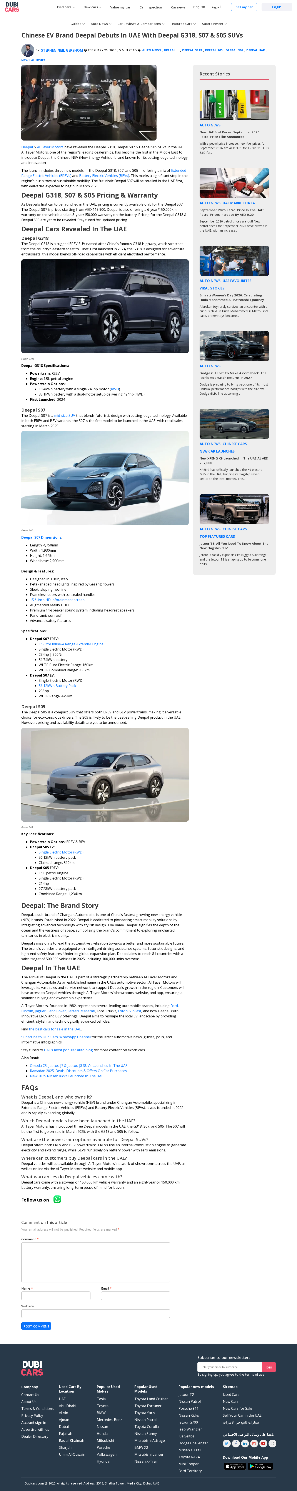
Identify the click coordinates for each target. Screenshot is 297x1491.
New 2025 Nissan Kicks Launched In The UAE (66, 1076)
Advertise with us (35, 1429)
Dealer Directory (34, 1436)
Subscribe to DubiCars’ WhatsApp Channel (56, 1037)
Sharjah (65, 1447)
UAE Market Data (239, 203)
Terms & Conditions (37, 1408)
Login (276, 7)
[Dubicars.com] (32, 1369)
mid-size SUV (64, 415)
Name (27, 1288)
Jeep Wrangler (190, 1429)
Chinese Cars (235, 443)
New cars (90, 7)
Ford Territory (190, 1470)
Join (269, 1367)
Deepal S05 (214, 50)
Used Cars (231, 1394)
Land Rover (56, 1011)
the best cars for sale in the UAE (55, 1029)
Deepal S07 (234, 50)
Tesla (101, 1398)
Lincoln (27, 1011)
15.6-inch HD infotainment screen (57, 599)
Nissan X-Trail (145, 1461)
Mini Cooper (189, 1464)
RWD (115, 389)
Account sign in (33, 1422)
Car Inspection (151, 7)
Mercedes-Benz (109, 1419)
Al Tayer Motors (50, 147)
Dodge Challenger (193, 1443)
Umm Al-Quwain (72, 1454)
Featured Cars (181, 23)
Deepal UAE (255, 50)
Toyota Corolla (146, 1426)
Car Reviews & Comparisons (139, 23)
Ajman (64, 1419)
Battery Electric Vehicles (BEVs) (104, 175)
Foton (123, 1011)
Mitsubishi (105, 1440)
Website (27, 1306)
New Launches (33, 60)
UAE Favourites (237, 280)
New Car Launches (217, 451)
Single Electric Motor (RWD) (61, 852)
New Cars (231, 1401)
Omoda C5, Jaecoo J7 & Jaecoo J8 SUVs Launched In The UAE (78, 1065)
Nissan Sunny (145, 1433)
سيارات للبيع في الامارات (241, 1422)
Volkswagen (107, 1454)
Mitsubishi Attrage (149, 1440)
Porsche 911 (189, 1408)
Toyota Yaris (144, 1412)
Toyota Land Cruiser (151, 1398)
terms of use (254, 1374)
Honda (102, 1433)
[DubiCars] (12, 7)
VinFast (135, 1011)
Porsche (103, 1447)
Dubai (64, 1426)
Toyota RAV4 (189, 1457)
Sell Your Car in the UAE (242, 1415)
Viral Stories (212, 288)
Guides (75, 23)
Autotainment (213, 23)
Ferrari (73, 1011)
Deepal (169, 50)
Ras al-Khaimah (71, 1440)
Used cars (63, 7)
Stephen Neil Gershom (62, 50)
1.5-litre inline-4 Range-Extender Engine (71, 644)
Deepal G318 (192, 50)
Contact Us (30, 1394)
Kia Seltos (186, 1436)
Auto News (99, 23)
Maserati (87, 1011)
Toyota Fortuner (148, 1405)
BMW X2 (141, 1447)
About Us (29, 1401)
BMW (101, 1412)
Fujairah (65, 1433)
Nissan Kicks (189, 1415)
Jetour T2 (186, 1394)
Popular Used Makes (108, 1389)
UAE (62, 1398)
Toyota (102, 1405)
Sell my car (244, 7)
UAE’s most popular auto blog (68, 1050)
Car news (178, 7)
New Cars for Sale (237, 1408)
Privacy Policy (32, 1415)
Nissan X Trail (190, 1450)
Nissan (102, 1426)
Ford (174, 1005)
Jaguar (40, 1011)
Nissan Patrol (145, 1419)
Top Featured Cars (217, 536)
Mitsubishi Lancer (149, 1454)
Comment (29, 1239)
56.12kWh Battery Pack (57, 685)
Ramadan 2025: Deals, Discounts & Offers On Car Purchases (78, 1070)
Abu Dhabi (67, 1405)
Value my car (120, 7)
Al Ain (63, 1412)
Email (106, 1288)
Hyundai (103, 1461)
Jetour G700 (188, 1422)
